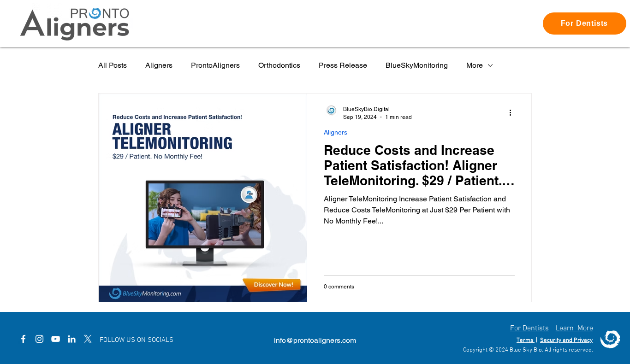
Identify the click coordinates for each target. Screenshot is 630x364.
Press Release (343, 65)
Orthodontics (279, 65)
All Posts (112, 65)
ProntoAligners (215, 65)
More (474, 65)
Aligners (158, 65)
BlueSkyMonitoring (417, 65)
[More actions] (513, 112)
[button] (584, 23)
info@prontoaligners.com (315, 340)
